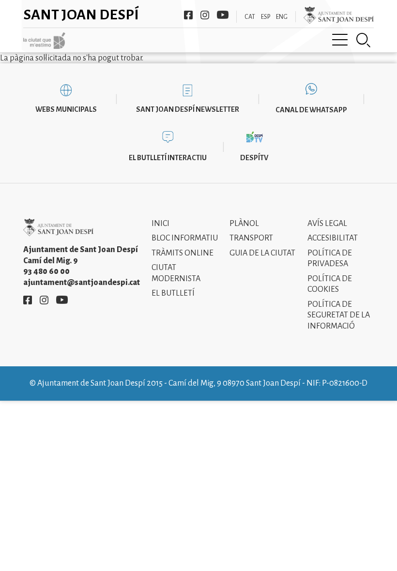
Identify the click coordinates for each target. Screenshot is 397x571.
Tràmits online (183, 253)
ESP (265, 17)
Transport (251, 238)
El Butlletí (173, 293)
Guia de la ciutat (262, 253)
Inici (160, 223)
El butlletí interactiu (168, 158)
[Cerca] (363, 40)
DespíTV (254, 158)
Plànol (244, 223)
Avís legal (327, 223)
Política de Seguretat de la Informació (338, 315)
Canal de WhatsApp (311, 110)
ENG (282, 17)
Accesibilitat (332, 238)
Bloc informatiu (185, 238)
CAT (249, 17)
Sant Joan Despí (81, 14)
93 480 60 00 (46, 271)
